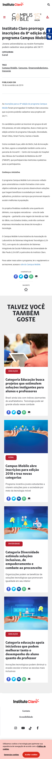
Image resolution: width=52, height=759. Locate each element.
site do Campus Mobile (30, 264)
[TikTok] (30, 728)
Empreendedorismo (38, 68)
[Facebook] (38, 728)
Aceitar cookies (31, 755)
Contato (26, 711)
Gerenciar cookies (11, 755)
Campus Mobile (9, 68)
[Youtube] (23, 728)
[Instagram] (16, 728)
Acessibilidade (26, 717)
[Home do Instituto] (13, 4)
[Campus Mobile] (26, 20)
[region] (26, 749)
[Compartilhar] (16, 276)
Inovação (6, 71)
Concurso (22, 68)
